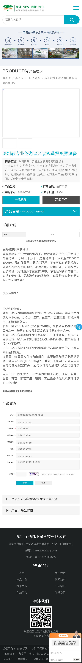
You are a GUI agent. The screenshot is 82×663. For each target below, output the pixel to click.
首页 (5, 78)
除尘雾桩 (27, 510)
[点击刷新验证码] (34, 474)
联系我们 (61, 200)
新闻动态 (60, 579)
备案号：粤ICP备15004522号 (36, 653)
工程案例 (60, 586)
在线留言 (21, 592)
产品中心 (21, 579)
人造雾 (36, 78)
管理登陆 (22, 659)
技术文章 (21, 586)
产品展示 (17, 78)
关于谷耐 (60, 573)
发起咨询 (76, 660)
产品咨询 (21, 200)
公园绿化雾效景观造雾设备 (39, 499)
